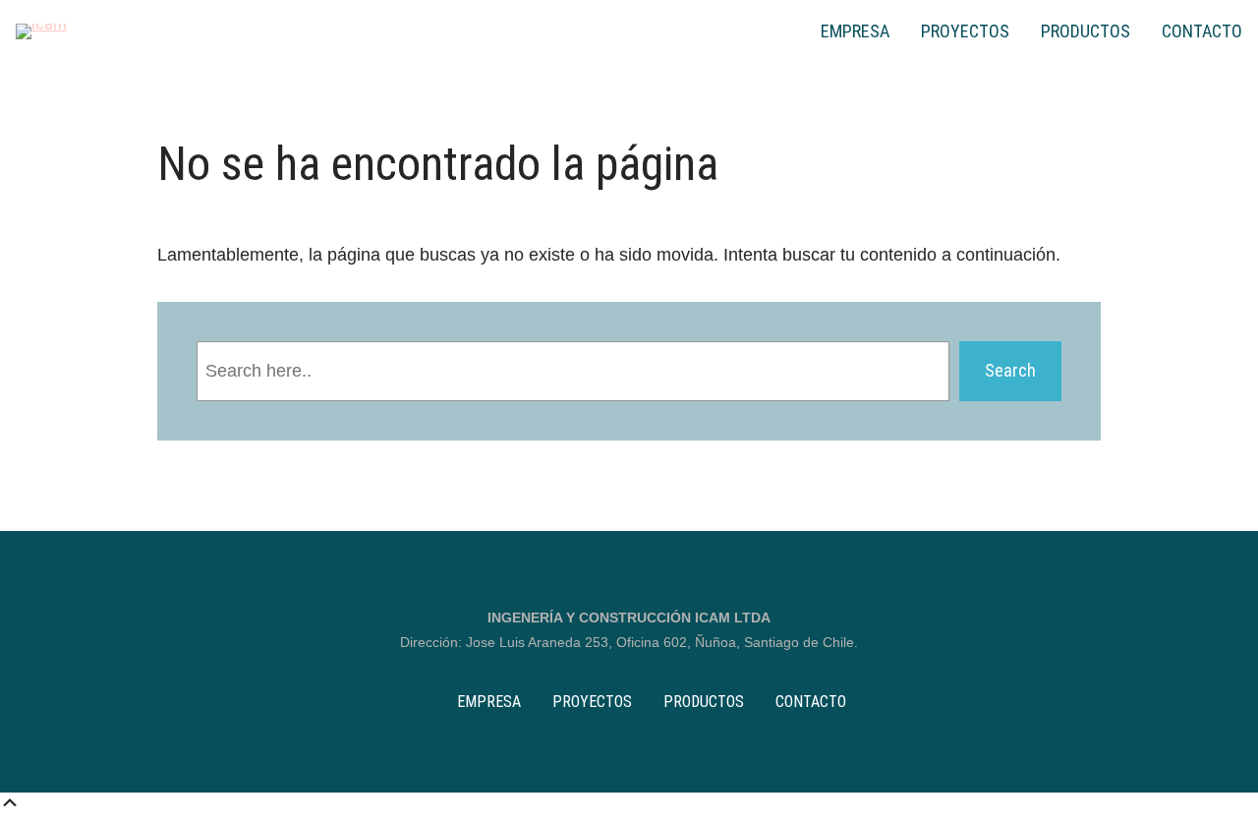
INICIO (782, 31)
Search (1010, 370)
